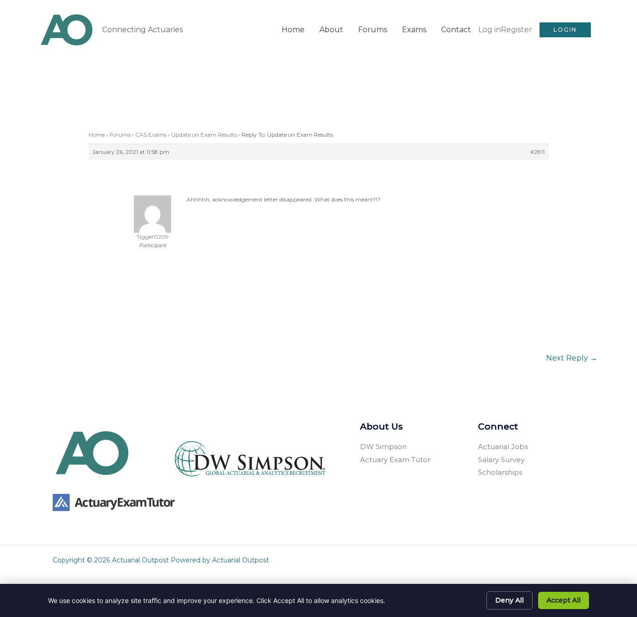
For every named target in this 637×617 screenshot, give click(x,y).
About (331, 29)
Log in (489, 29)
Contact (456, 29)
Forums (372, 29)
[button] (565, 29)
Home (293, 29)
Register (516, 29)
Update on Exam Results (204, 134)
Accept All (564, 600)
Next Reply (571, 358)
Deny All (509, 600)
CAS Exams (150, 134)
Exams (414, 29)
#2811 (537, 151)
